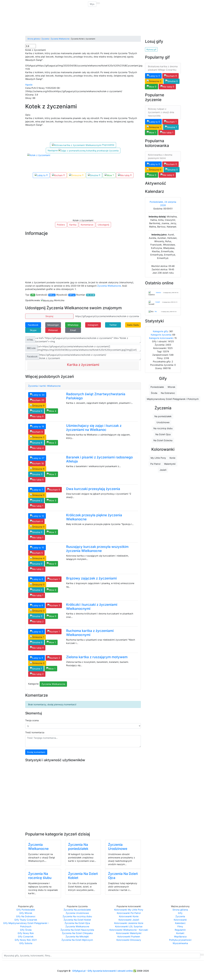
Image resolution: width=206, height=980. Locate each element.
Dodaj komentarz (36, 752)
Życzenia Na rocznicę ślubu (39, 876)
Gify (43, 4)
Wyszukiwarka (180, 943)
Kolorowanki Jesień (129, 919)
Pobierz (61, 224)
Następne (53, 150)
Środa (154, 393)
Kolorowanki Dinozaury (128, 939)
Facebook (33, 324)
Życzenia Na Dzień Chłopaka (77, 933)
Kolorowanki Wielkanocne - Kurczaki (128, 929)
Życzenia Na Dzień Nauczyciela (77, 929)
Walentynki (170, 463)
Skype (33, 330)
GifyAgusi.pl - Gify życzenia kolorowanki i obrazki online (102, 970)
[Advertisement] (68, 17)
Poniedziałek (157, 387)
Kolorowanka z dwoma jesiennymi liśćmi (160, 156)
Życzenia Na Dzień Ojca (123, 876)
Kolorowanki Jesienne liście (128, 923)
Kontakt (180, 933)
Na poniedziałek (163, 416)
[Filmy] (76, 2)
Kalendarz (180, 923)
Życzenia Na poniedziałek (78, 847)
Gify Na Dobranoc (25, 916)
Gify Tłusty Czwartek (25, 919)
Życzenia (53, 4)
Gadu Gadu (133, 324)
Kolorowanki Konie (128, 916)
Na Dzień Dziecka (162, 440)
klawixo (158, 292)
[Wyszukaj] (98, 3)
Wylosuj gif (151, 49)
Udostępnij (103, 224)
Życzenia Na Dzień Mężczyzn (77, 939)
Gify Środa (26, 929)
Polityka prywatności (180, 939)
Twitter (113, 324)
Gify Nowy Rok (26, 933)
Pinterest (53, 330)
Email (73, 330)
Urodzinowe (163, 422)
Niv (156, 311)
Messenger (53, 324)
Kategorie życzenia (161, 334)
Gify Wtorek (25, 913)
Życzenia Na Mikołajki (77, 936)
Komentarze (87, 224)
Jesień (163, 469)
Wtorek (171, 387)
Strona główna (180, 909)
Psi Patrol (155, 463)
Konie (172, 457)
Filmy (180, 926)
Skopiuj (49, 316)
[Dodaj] (79, 2)
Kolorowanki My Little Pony (128, 909)
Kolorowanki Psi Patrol (129, 913)
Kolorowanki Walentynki (128, 933)
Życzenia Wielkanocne (109, 285)
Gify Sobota (25, 943)
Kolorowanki (67, 4)
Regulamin (180, 929)
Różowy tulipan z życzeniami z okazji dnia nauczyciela (161, 112)
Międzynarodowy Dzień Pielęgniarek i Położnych (173, 399)
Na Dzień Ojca (163, 434)
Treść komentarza (34, 732)
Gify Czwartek (25, 936)
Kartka (72, 224)
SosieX (157, 302)
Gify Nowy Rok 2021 (26, 939)
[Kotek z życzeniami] (38, 155)
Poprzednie (107, 144)
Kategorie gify (160, 331)
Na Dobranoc (168, 393)
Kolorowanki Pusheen (128, 936)
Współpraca (180, 936)
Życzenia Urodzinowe (117, 847)
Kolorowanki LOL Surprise (128, 926)
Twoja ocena (32, 720)
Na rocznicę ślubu (163, 428)
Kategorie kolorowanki (161, 338)
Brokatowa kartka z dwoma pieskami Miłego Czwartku (163, 68)
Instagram (93, 324)
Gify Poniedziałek (25, 909)
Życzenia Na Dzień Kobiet (83, 876)
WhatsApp (73, 324)
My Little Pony (158, 457)
